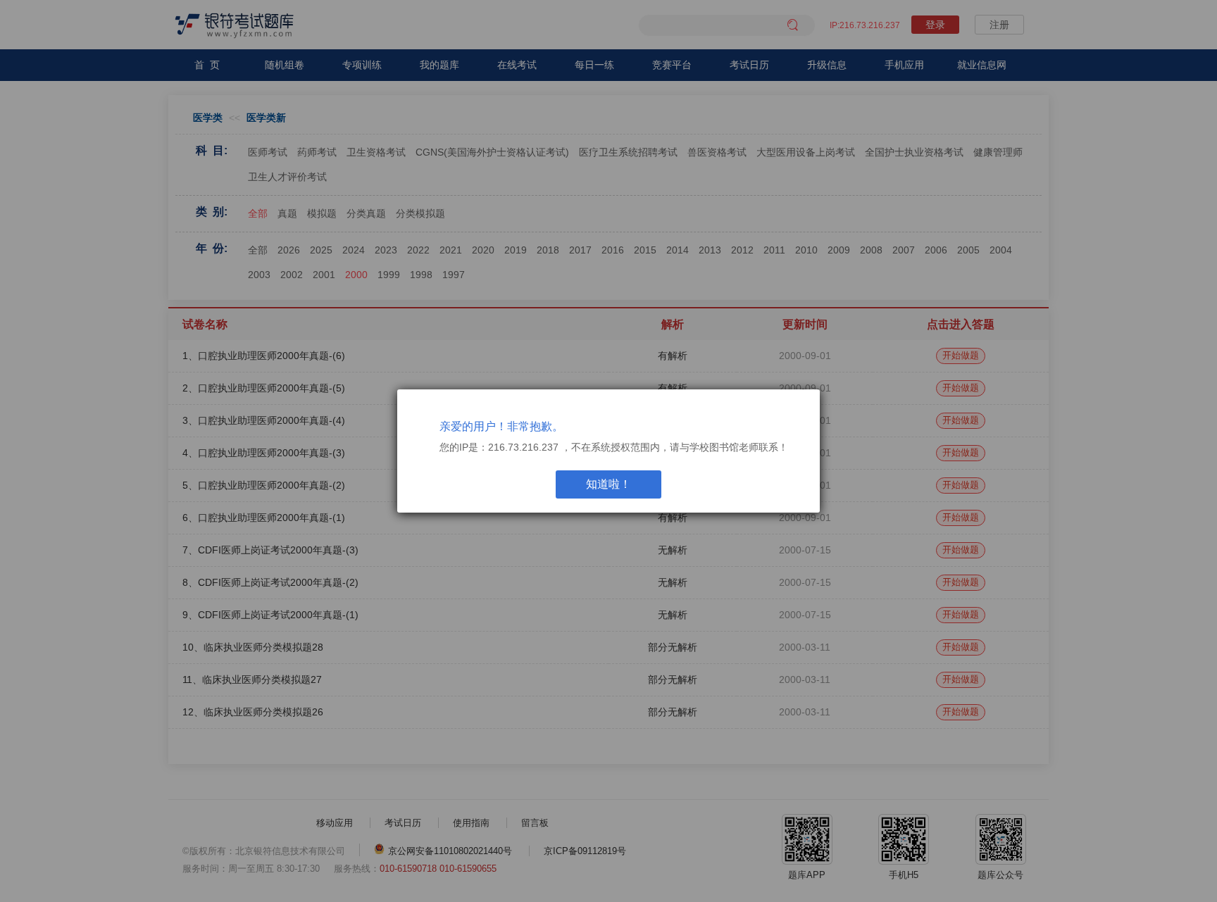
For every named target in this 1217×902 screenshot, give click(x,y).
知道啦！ (608, 484)
